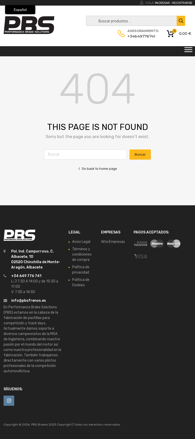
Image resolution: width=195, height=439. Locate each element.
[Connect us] (9, 401)
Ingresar (162, 3)
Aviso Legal (81, 242)
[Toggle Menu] (188, 51)
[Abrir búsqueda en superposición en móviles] (134, 20)
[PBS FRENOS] (29, 32)
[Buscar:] (86, 154)
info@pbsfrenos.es (28, 300)
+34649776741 (139, 36)
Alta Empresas (113, 242)
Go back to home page (99, 169)
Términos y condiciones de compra (82, 254)
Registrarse (182, 3)
